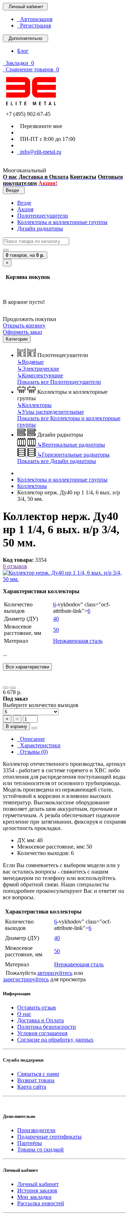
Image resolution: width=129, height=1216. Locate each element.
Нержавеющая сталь (77, 641)
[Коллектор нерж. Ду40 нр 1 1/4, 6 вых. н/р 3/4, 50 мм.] (64, 579)
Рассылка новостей (40, 1203)
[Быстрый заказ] (34, 728)
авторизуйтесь (54, 973)
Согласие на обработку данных (55, 1040)
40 (56, 619)
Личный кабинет (38, 1184)
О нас (24, 1014)
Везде (24, 203)
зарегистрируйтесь (26, 979)
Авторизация (34, 19)
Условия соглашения (42, 1033)
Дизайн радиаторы (40, 228)
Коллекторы (34, 405)
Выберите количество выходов (40, 705)
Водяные (30, 362)
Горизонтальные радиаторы (73, 455)
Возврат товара (35, 1080)
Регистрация (34, 25)
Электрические (38, 369)
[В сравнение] (13, 688)
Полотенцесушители (42, 216)
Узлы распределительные (50, 412)
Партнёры (29, 1143)
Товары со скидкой (40, 1149)
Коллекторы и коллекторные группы (62, 222)
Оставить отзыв (36, 1007)
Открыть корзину (24, 325)
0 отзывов (15, 566)
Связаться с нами (38, 1074)
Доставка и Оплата (40, 1020)
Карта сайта (31, 1087)
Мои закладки (34, 1197)
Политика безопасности (46, 1027)
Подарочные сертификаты (49, 1137)
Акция (25, 209)
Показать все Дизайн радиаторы (56, 461)
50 (56, 630)
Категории (17, 339)
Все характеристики (27, 667)
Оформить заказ (22, 332)
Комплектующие (40, 375)
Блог (23, 51)
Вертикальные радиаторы (71, 445)
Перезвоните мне (39, 126)
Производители (36, 1130)
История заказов (37, 1190)
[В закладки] (6, 688)
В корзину (16, 726)
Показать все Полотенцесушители (59, 382)
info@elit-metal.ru (39, 152)
